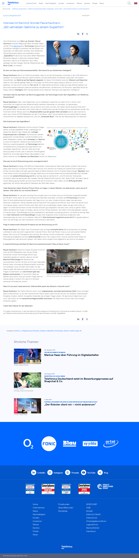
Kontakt (89, 511)
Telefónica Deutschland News (37, 9)
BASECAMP (91, 504)
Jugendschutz (92, 524)
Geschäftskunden (65, 507)
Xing (106, 472)
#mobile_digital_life (76, 331)
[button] (78, 34)
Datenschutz (91, 517)
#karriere (66, 331)
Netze (41, 3)
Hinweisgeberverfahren (96, 521)
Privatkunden (64, 504)
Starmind (17, 46)
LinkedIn (41, 472)
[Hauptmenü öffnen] (3, 3)
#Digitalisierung (27, 331)
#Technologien (59, 331)
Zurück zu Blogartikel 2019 (12, 16)
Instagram (58, 472)
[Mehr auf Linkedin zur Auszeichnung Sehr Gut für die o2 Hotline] (66, 489)
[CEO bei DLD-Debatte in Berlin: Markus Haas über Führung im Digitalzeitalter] (68, 357)
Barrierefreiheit (92, 528)
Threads (75, 472)
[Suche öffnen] (129, 3)
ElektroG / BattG (93, 514)
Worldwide (62, 511)
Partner (79, 3)
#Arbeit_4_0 (18, 331)
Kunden (61, 3)
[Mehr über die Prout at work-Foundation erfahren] (105, 489)
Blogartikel (50, 9)
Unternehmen (31, 3)
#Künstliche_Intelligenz (39, 331)
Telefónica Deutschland (19, 9)
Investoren (70, 3)
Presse (94, 3)
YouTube (91, 472)
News (101, 3)
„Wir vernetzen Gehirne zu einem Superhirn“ (76, 9)
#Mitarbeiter (50, 331)
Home (35, 504)
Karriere (87, 3)
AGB (88, 507)
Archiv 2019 (58, 9)
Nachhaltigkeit (50, 3)
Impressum (91, 531)
